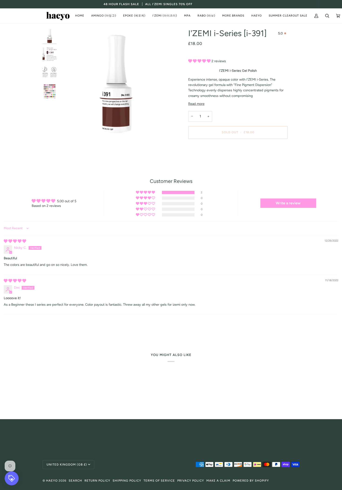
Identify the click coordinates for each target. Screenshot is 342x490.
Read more (196, 104)
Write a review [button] (288, 203)
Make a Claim (218, 480)
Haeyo (52, 480)
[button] (104, 15)
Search (75, 480)
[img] (15, 241)
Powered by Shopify (251, 480)
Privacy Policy (190, 480)
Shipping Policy (127, 480)
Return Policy (97, 480)
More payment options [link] (205, 161)
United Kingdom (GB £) (67, 464)
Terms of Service (159, 480)
